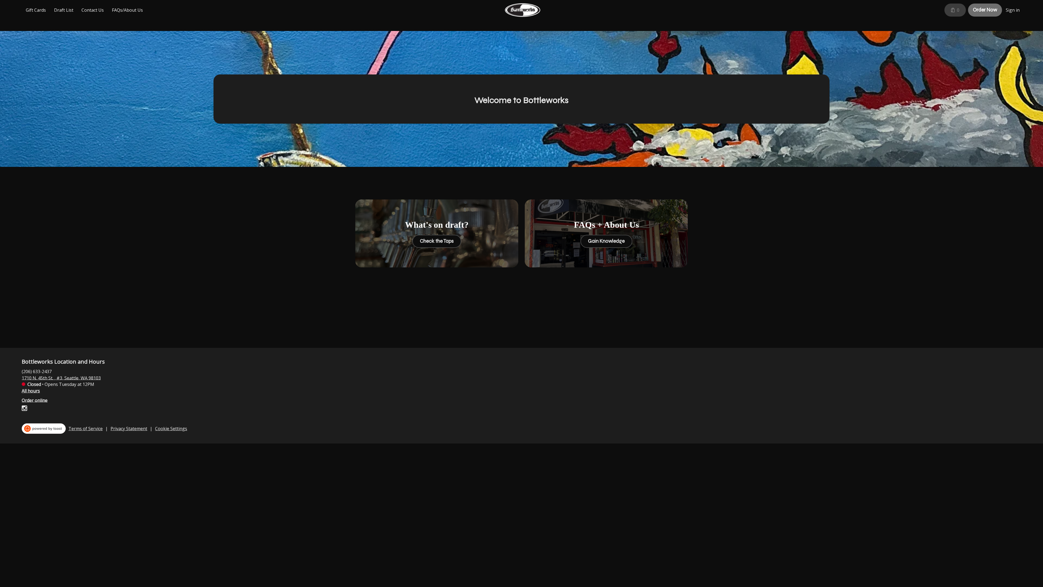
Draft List (63, 10)
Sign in (1013, 10)
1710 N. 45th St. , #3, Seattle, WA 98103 (61, 378)
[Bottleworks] (522, 10)
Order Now (985, 10)
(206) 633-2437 (37, 371)
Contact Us (92, 10)
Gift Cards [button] (36, 10)
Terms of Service (85, 428)
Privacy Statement (129, 428)
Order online (35, 400)
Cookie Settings (171, 428)
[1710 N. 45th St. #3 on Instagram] (24, 409)
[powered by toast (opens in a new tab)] (43, 428)
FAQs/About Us (127, 10)
